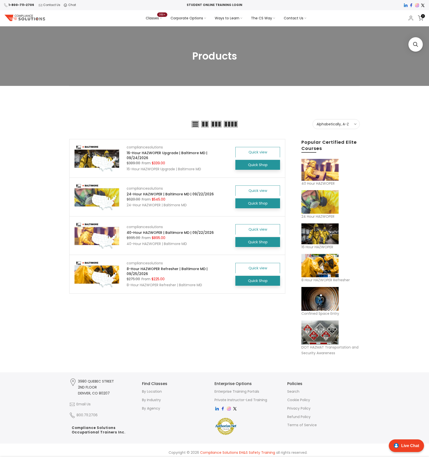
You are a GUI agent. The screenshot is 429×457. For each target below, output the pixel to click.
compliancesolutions (145, 147)
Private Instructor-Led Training (240, 399)
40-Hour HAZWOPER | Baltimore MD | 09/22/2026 (170, 232)
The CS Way (261, 18)
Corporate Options (187, 18)
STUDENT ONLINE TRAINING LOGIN (214, 5)
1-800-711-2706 (21, 5)
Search (293, 391)
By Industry (151, 399)
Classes (156, 18)
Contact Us (51, 5)
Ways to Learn (227, 18)
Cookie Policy (298, 399)
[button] (415, 44)
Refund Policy (299, 416)
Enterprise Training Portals (236, 391)
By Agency (151, 408)
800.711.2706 (87, 415)
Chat (72, 5)
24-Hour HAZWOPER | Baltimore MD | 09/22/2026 (170, 194)
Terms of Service (302, 424)
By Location (152, 391)
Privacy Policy (299, 408)
